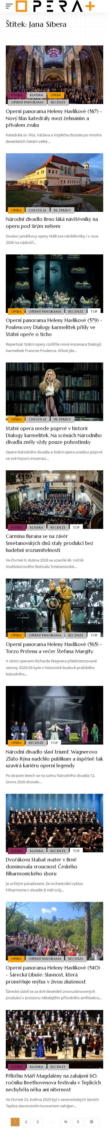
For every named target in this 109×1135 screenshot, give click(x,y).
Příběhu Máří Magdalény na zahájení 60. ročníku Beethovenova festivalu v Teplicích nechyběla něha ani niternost (53, 1083)
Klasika (36, 95)
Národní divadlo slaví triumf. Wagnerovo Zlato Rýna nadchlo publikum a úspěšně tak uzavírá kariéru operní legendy (54, 759)
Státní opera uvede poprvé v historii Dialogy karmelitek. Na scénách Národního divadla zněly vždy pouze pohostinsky (54, 435)
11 (78, 1122)
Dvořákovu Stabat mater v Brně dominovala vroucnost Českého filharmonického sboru (41, 866)
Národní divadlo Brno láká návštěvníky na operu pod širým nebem (52, 222)
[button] (11, 6)
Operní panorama (27, 102)
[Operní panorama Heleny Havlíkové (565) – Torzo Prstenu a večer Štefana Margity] (54, 607)
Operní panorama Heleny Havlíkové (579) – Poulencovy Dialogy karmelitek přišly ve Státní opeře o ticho (54, 327)
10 (65, 1122)
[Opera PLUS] (55, 6)
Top (94, 311)
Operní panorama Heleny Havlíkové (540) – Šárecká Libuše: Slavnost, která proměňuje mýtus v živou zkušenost (53, 975)
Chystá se (38, 210)
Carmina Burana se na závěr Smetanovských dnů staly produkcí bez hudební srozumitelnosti (49, 543)
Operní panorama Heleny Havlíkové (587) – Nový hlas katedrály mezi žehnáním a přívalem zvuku (54, 118)
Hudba (17, 95)
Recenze (58, 102)
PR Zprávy (62, 210)
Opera (56, 95)
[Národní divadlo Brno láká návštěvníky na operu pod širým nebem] (54, 182)
